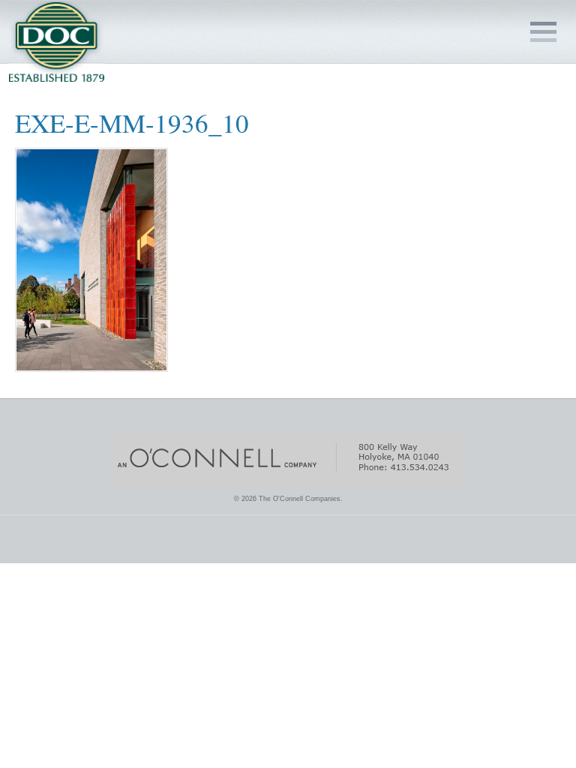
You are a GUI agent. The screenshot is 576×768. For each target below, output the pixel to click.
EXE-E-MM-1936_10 (132, 122)
